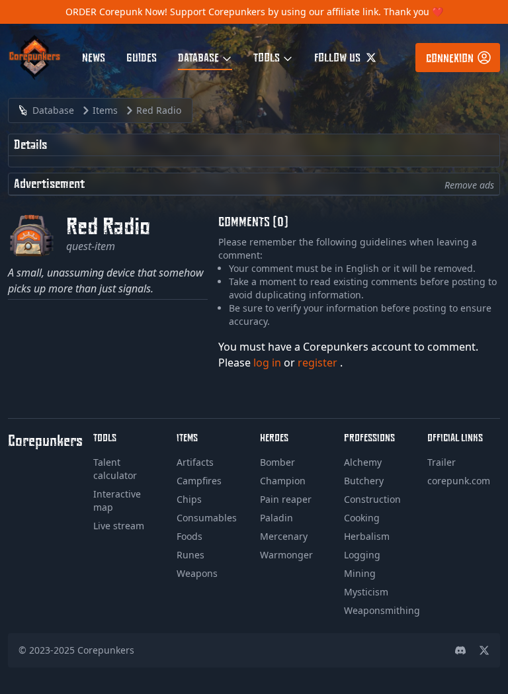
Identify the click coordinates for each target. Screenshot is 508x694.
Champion (283, 480)
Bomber (277, 462)
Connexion (450, 57)
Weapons (197, 573)
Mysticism (366, 592)
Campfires (199, 480)
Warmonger (286, 554)
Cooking (362, 517)
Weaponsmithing (382, 610)
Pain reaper (286, 499)
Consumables (207, 517)
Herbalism (367, 536)
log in (268, 362)
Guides (141, 57)
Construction (372, 499)
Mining (360, 573)
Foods (189, 536)
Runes (190, 554)
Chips (189, 499)
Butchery (364, 480)
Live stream (118, 525)
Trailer (441, 462)
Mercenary (284, 536)
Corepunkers (105, 650)
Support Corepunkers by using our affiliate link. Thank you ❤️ (306, 11)
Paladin (276, 517)
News (93, 57)
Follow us (338, 57)
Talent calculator (115, 469)
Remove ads (469, 185)
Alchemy (363, 462)
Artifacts (195, 462)
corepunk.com (458, 480)
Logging (362, 554)
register (319, 362)
